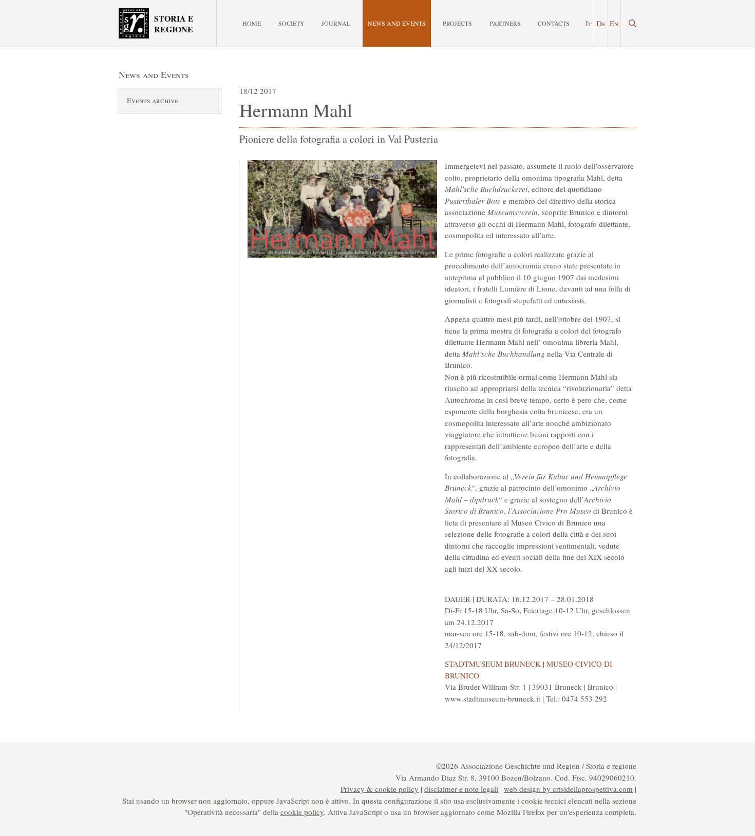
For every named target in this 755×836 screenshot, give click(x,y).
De (601, 23)
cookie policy (302, 812)
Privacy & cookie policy (380, 789)
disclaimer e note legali (461, 789)
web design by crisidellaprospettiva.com (568, 789)
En (614, 23)
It (589, 23)
